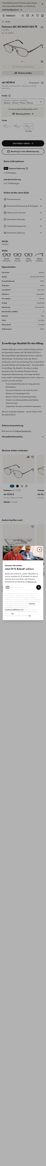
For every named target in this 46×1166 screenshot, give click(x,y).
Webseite (32, 603)
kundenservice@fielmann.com (14, 609)
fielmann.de (32, 582)
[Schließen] (39, 549)
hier (13, 613)
